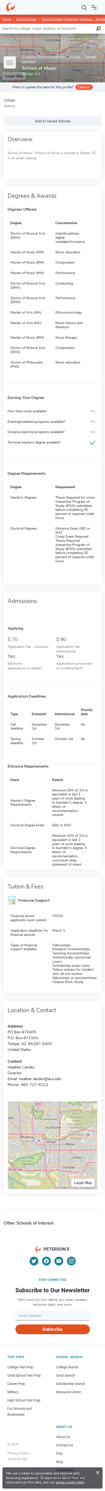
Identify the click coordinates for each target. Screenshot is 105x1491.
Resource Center (68, 1392)
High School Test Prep (23, 1400)
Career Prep (16, 1384)
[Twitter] (34, 1261)
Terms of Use (17, 1459)
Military (13, 1392)
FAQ (59, 1453)
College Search (67, 1367)
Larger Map (83, 1182)
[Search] (84, 7)
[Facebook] (46, 1261)
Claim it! (84, 87)
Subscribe (52, 1329)
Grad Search (65, 1375)
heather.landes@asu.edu (40, 1079)
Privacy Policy (17, 1453)
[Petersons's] (10, 7)
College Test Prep (20, 1367)
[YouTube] (58, 1261)
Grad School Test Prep (24, 1375)
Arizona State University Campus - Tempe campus (59, 59)
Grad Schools (26, 19)
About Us (63, 1437)
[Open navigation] (94, 7)
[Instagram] (71, 1261)
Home (6, 19)
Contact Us (64, 1445)
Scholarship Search (70, 1384)
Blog (59, 1462)
